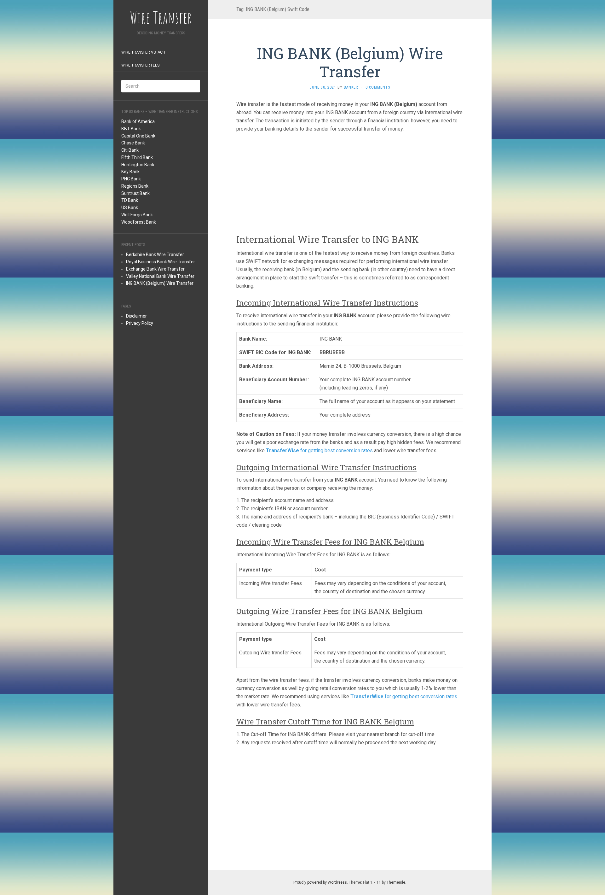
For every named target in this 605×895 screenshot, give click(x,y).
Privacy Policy (139, 323)
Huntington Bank (137, 164)
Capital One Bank (138, 135)
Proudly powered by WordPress (320, 882)
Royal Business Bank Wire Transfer (160, 261)
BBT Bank (131, 128)
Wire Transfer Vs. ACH (143, 52)
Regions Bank (134, 186)
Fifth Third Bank (137, 157)
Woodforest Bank (138, 222)
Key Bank (130, 171)
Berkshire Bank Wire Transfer (155, 254)
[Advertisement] (160, 437)
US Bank (129, 207)
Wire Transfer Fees (140, 65)
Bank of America (138, 121)
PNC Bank (131, 178)
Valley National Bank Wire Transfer (160, 276)
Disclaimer (136, 316)
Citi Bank (130, 150)
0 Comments (378, 87)
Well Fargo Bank (137, 214)
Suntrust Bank (135, 193)
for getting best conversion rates (319, 450)
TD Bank (129, 200)
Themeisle (396, 882)
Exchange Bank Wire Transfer (155, 269)
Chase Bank (133, 142)
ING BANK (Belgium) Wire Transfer (159, 283)
